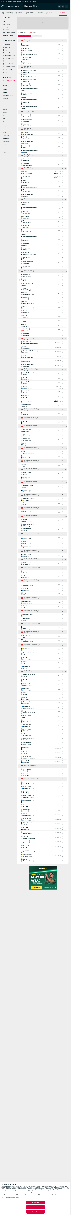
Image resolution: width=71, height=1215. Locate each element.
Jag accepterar (35, 1202)
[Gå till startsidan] (11, 6)
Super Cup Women (8, 35)
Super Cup (5, 27)
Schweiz (34, 32)
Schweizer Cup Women (9, 32)
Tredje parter (60, 1190)
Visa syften (35, 1211)
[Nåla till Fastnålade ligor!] (29, 40)
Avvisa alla (35, 1207)
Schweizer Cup (6, 24)
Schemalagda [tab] (37, 36)
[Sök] (59, 6)
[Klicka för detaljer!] (42, 45)
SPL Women (6, 29)
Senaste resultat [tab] (24, 36)
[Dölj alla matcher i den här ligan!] (65, 40)
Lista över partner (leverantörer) (10, 1197)
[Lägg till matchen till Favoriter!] (19, 275)
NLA (4, 21)
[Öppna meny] (66, 6)
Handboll (23, 32)
